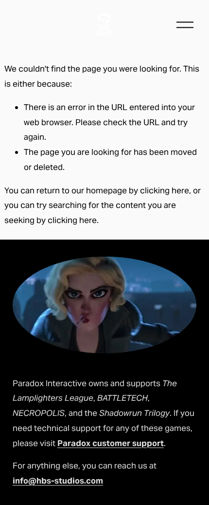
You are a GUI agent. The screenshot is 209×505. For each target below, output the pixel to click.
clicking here (164, 190)
